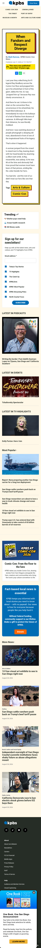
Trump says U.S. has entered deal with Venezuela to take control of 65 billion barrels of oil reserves (18, 522)
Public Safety (6, 795)
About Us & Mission (10, 844)
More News (8, 642)
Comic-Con (19, 193)
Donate (20, 631)
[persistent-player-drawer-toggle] (38, 945)
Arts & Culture (21, 187)
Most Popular (9, 450)
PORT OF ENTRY (26, 13)
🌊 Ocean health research (14, 223)
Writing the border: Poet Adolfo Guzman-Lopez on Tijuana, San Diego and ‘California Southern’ (20, 361)
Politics (4, 709)
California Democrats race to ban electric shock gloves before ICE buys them (19, 801)
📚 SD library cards (12, 227)
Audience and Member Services (14, 884)
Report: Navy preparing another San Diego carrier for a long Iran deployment (20, 481)
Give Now (33, 3)
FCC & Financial (9, 855)
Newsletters (8, 848)
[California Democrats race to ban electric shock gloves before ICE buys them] (20, 782)
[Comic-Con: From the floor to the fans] (20, 550)
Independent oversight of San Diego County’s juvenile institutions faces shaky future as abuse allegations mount (20, 756)
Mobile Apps (8, 859)
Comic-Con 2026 (11, 9)
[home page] (16, 3)
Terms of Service (9, 874)
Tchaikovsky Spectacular (12, 402)
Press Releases (9, 863)
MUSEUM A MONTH (10, 18)
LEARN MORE (18, 941)
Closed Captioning (10, 888)
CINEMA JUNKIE (28, 9)
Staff (5, 870)
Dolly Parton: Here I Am (12, 441)
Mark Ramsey (13, 57)
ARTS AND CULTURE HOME (31, 18)
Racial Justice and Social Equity (11, 749)
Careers (6, 851)
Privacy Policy (8, 867)
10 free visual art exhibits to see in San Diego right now (18, 511)
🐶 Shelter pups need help (15, 219)
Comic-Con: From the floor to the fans (20, 565)
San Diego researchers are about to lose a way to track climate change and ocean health (20, 501)
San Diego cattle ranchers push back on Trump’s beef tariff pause (19, 490)
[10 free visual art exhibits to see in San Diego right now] (20, 655)
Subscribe (20, 303)
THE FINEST (13, 13)
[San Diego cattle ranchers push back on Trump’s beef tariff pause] (20, 696)
